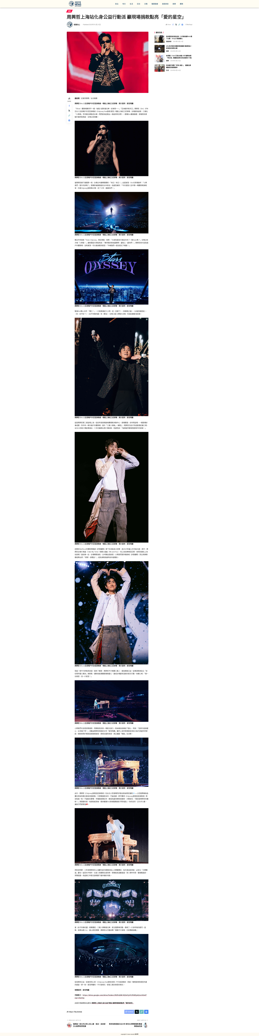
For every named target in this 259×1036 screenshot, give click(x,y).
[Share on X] (176, 24)
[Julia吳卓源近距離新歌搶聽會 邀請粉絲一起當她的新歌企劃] (159, 49)
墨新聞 (77, 98)
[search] (189, 4)
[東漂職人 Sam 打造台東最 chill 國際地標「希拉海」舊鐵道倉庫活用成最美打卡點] (159, 58)
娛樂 (69, 11)
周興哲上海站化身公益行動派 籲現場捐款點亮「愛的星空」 (113, 1003)
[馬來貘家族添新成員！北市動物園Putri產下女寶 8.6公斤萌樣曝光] (159, 39)
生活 (167, 70)
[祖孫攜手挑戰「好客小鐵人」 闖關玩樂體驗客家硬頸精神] (159, 68)
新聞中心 (77, 24)
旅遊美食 (168, 41)
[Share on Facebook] (172, 24)
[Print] (182, 24)
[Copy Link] (179, 24)
